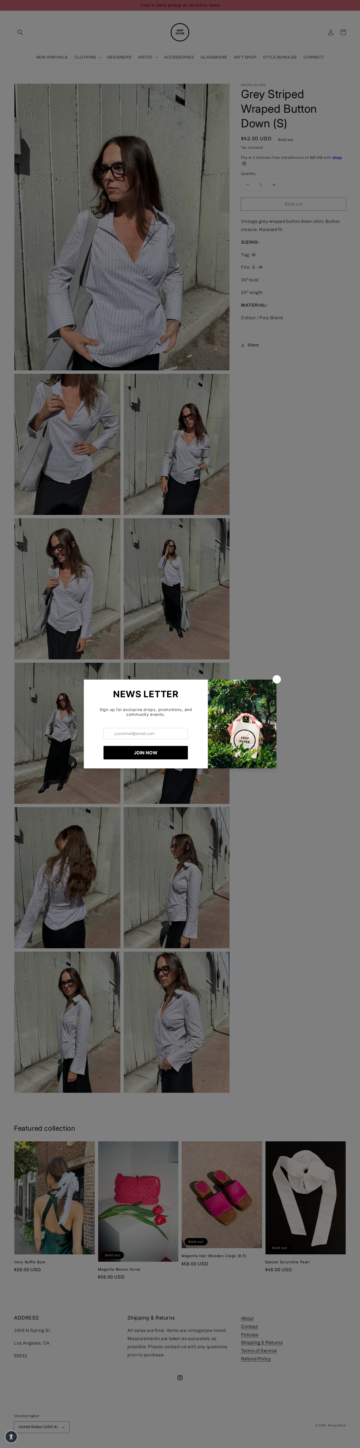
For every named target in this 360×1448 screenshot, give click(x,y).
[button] (11, 1437)
